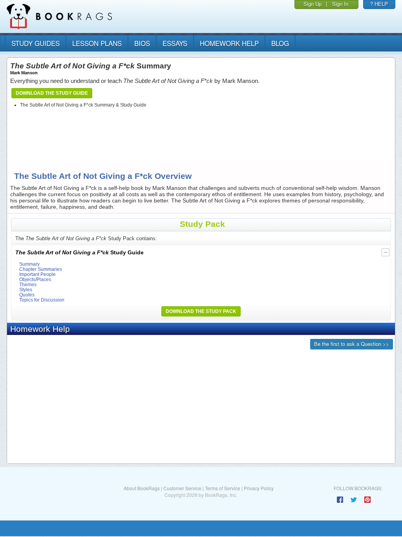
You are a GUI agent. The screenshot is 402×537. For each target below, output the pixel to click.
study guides (35, 43)
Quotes (27, 294)
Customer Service (182, 488)
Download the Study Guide (52, 93)
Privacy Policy (259, 488)
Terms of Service (222, 488)
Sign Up (312, 3)
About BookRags (142, 488)
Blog (280, 43)
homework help (229, 43)
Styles (25, 289)
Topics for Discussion (41, 299)
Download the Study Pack (201, 311)
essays (175, 43)
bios (142, 43)
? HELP (379, 3)
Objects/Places (35, 279)
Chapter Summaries (40, 269)
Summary (29, 264)
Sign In (340, 3)
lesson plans (97, 43)
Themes (28, 284)
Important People (37, 274)
